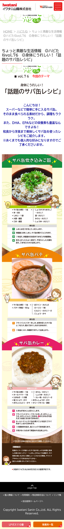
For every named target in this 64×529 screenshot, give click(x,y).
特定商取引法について (41, 495)
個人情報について (12, 495)
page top (32, 488)
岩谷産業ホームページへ (33, 501)
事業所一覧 (47, 524)
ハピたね (22, 31)
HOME (7, 31)
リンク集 (57, 495)
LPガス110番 (16, 524)
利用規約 (26, 495)
